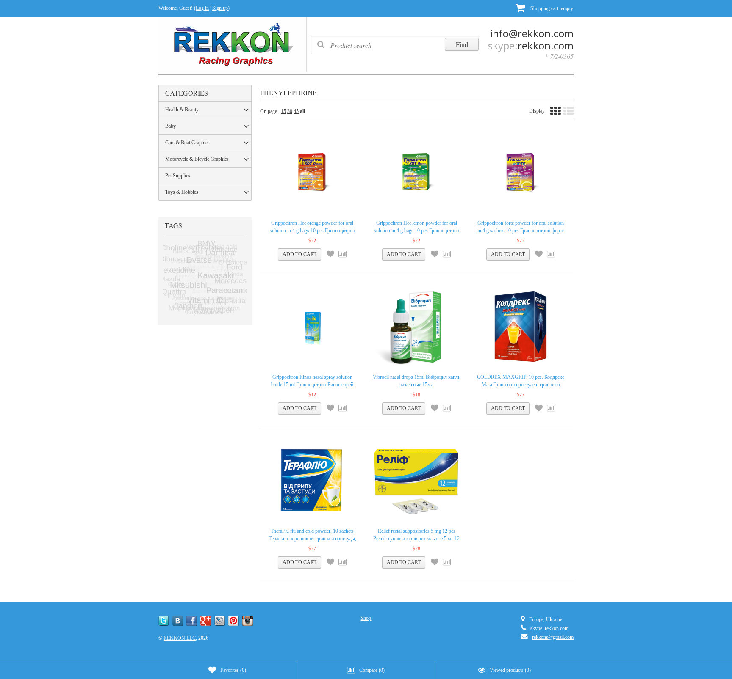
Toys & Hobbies (181, 192)
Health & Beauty (182, 110)
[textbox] (395, 45)
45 (296, 111)
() (233, 670)
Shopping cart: (551, 8)
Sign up (220, 8)
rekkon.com (546, 45)
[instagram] (247, 621)
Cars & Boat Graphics (187, 143)
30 (289, 111)
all (302, 111)
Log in (202, 8)
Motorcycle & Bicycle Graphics (197, 159)
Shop (365, 618)
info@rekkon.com (532, 33)
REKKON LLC (180, 638)
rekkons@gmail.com (553, 637)
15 (283, 111)
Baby (170, 126)
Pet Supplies (177, 176)
